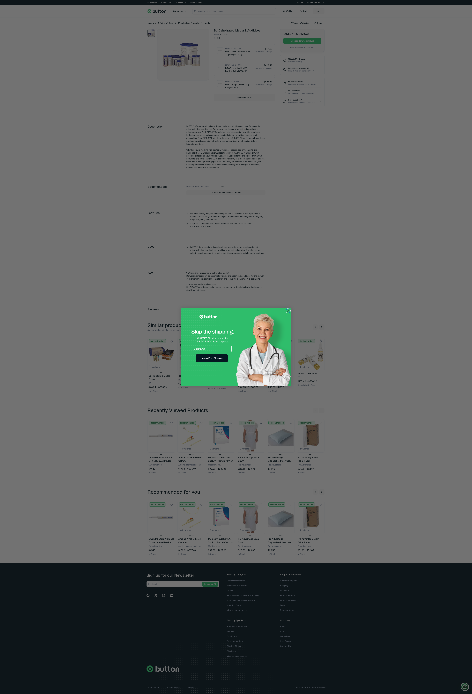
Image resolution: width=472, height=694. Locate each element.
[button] (212, 358)
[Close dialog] (288, 311)
